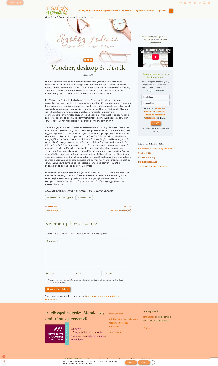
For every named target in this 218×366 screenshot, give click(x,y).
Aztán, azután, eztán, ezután (152, 166)
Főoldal (146, 328)
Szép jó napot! (145, 152)
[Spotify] (195, 3)
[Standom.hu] (204, 3)
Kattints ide (148, 316)
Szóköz (88, 60)
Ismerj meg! (84, 10)
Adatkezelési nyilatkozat (80, 363)
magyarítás (68, 197)
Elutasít (143, 362)
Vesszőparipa (52, 208)
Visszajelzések (116, 313)
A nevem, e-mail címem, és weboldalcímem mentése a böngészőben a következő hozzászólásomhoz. (85, 281)
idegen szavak (53, 197)
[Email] (209, 3)
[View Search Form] (171, 11)
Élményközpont (15, 2)
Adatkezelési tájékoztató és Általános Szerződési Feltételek (123, 323)
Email (79, 273)
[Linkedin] (200, 3)
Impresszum (115, 332)
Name (50, 273)
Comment (52, 241)
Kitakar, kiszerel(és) (121, 208)
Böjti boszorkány (146, 157)
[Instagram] (185, 3)
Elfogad (130, 362)
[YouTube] (190, 3)
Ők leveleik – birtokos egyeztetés (155, 148)
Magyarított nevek (147, 161)
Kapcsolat (161, 10)
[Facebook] (180, 3)
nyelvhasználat (84, 197)
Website (110, 273)
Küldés (155, 123)
